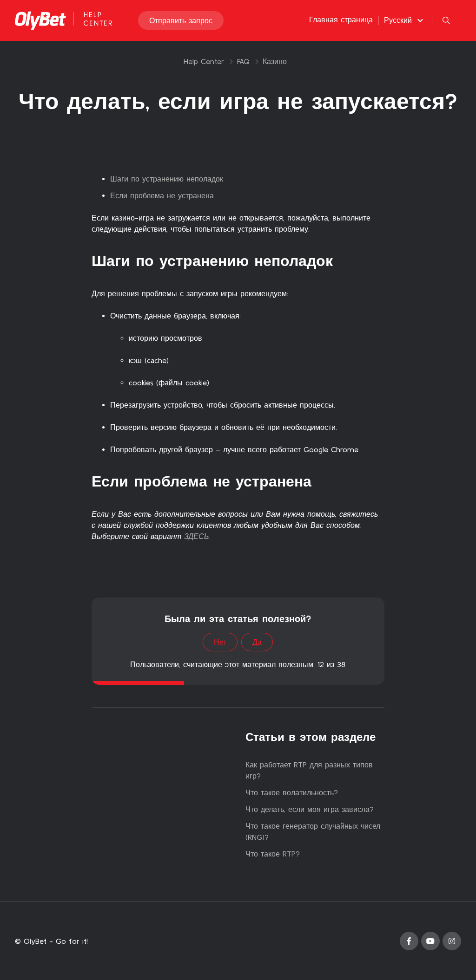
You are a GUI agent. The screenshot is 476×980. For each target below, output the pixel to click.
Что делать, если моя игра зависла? (309, 809)
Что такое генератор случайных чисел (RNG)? (312, 831)
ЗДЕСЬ (196, 536)
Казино (275, 61)
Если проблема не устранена (162, 195)
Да (257, 642)
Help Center (204, 61)
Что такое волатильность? (291, 792)
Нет (220, 642)
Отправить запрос (180, 20)
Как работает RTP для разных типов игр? (309, 770)
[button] (405, 20)
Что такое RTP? (272, 854)
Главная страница (341, 19)
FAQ (243, 61)
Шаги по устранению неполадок (166, 179)
